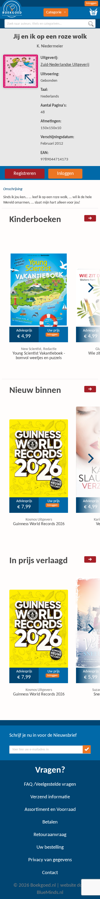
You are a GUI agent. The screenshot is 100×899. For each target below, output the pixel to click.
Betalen (50, 822)
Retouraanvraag (50, 834)
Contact (50, 872)
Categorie (53, 12)
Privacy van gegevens (50, 860)
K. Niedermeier (50, 46)
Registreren (25, 173)
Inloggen (91, 3)
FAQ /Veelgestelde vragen (50, 784)
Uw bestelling (50, 847)
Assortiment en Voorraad (50, 809)
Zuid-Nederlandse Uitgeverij (65, 65)
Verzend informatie (50, 797)
